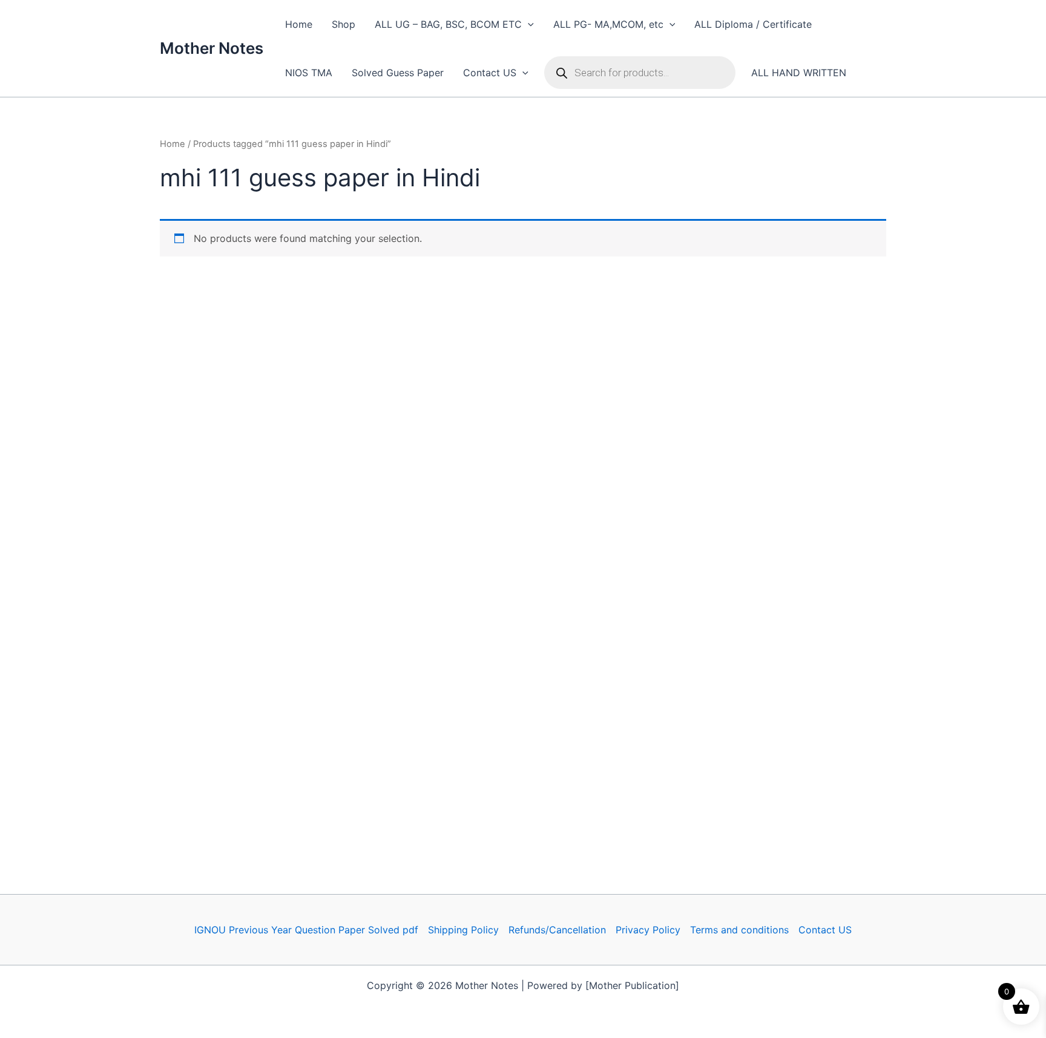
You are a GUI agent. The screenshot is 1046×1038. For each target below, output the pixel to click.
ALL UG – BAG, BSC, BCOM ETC (448, 24)
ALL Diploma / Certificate (753, 24)
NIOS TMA (308, 73)
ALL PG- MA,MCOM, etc (608, 24)
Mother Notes (211, 48)
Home (298, 24)
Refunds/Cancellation (557, 930)
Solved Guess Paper (398, 73)
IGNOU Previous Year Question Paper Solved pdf (306, 930)
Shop (343, 24)
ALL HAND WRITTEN (798, 73)
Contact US (489, 73)
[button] (528, 24)
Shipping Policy (463, 930)
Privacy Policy (648, 930)
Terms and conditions (739, 930)
